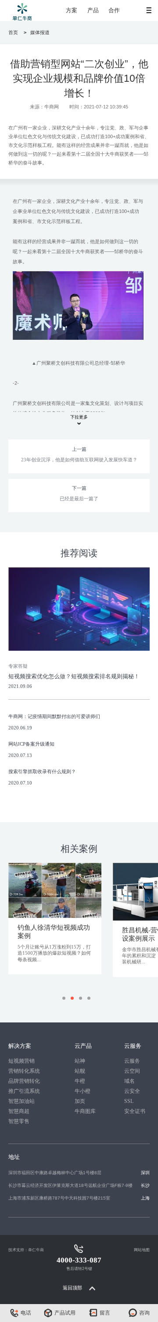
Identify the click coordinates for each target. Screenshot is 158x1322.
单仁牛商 (36, 1250)
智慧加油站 (21, 1101)
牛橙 (80, 1081)
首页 (13, 32)
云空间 (132, 1071)
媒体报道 (40, 32)
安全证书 (134, 1111)
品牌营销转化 (24, 1081)
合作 (114, 10)
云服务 (132, 1061)
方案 (71, 10)
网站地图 (142, 1250)
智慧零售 (18, 1121)
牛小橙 (82, 1091)
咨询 (144, 1313)
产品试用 (64, 1313)
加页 (80, 1101)
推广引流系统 (24, 1091)
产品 (93, 10)
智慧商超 (18, 1111)
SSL (128, 1101)
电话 (26, 1313)
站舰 (80, 1071)
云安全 (132, 1091)
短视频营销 (21, 1061)
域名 (129, 1081)
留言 (105, 1313)
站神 (80, 1061)
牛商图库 (85, 1111)
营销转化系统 (24, 1071)
